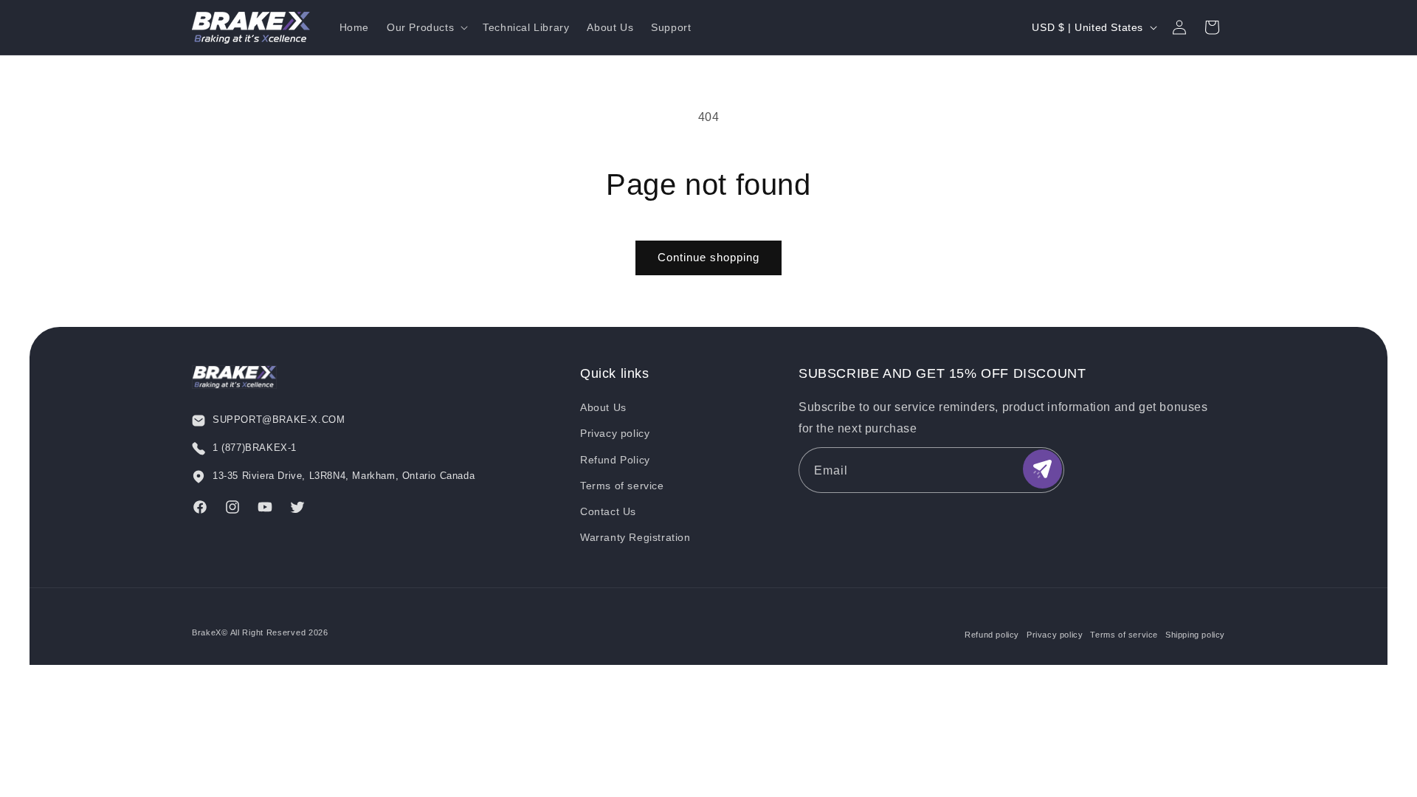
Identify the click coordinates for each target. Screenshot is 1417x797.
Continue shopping (708, 257)
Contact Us (608, 511)
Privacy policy (614, 433)
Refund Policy (615, 460)
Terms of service (622, 485)
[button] (426, 27)
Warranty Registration (635, 537)
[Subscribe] (1042, 469)
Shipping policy (1195, 634)
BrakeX (206, 632)
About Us (603, 407)
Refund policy (992, 634)
